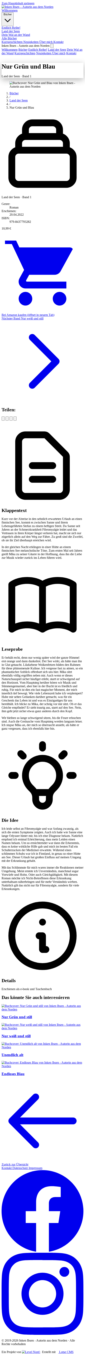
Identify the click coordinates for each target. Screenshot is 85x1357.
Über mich (46, 42)
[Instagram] (42, 1333)
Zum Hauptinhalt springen (18, 3)
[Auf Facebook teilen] (3, 418)
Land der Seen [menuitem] (11, 31)
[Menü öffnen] (52, 46)
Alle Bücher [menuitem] (9, 38)
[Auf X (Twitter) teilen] (7, 418)
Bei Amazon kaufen (28, 315)
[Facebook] (42, 1251)
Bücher (8, 14)
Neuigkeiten (31, 42)
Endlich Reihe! (37, 49)
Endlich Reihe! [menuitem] (11, 27)
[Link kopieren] (15, 418)
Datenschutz (20, 1168)
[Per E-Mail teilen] (11, 418)
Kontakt (58, 42)
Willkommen (10, 10)
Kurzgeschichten (12, 42)
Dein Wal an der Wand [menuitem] (16, 34)
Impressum (35, 1168)
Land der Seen (57, 49)
